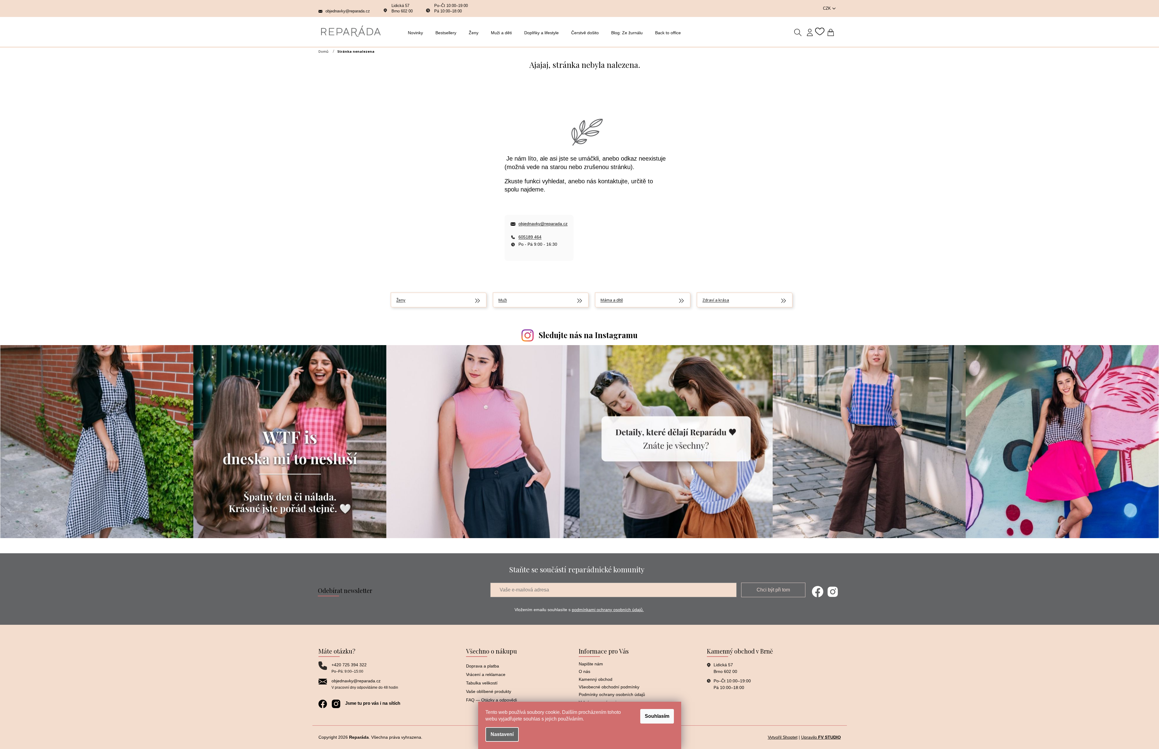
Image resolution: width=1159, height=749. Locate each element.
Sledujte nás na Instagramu (588, 335)
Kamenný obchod (595, 679)
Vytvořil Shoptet (783, 737)
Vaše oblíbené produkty (488, 691)
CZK (827, 8)
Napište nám (591, 663)
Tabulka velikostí (482, 683)
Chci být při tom (773, 589)
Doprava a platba (482, 666)
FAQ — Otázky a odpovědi (491, 699)
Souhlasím (657, 716)
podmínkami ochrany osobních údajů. (608, 609)
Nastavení (502, 734)
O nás (584, 671)
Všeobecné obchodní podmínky (609, 686)
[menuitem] (417, 33)
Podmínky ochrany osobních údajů (612, 694)
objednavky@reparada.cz (543, 223)
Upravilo (821, 737)
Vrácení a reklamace (485, 674)
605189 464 (529, 237)
